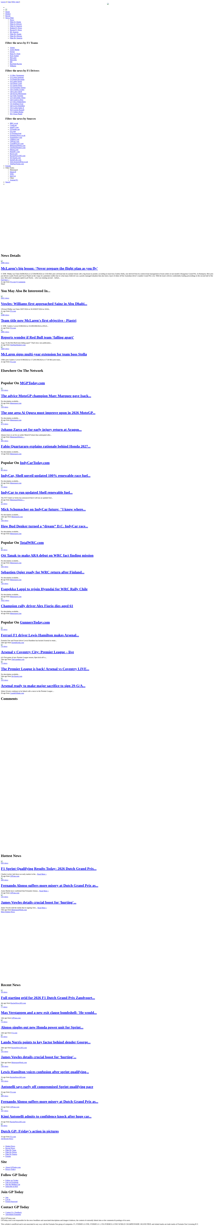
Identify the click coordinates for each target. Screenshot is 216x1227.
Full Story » (5, 280)
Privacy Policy (10, 1169)
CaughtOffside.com (17, 693)
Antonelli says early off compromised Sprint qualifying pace (47, 1087)
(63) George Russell (17, 110)
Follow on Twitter (11, 1180)
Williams (13, 66)
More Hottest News (8, 912)
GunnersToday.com (35, 622)
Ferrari (12, 52)
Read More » (42, 874)
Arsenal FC (14, 180)
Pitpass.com (14, 150)
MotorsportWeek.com (17, 146)
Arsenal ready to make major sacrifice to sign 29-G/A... (43, 686)
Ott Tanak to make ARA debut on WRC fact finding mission (47, 555)
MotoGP (13, 172)
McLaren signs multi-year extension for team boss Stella (44, 354)
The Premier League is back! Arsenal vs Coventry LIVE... (45, 669)
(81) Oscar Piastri (16, 114)
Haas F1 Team (15, 54)
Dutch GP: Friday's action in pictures (30, 1131)
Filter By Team (10, 1150)
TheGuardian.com (17, 659)
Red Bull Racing (16, 64)
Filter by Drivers (16, 24)
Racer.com (13, 154)
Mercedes (13, 60)
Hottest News (10, 1146)
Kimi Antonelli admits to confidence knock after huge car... (46, 1116)
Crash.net (13, 125)
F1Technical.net (15, 133)
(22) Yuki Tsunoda (16, 96)
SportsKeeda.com (17, 643)
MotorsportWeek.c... (17, 437)
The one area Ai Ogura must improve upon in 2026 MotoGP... (48, 413)
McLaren (13, 58)
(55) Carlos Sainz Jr (17, 108)
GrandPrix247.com (17, 144)
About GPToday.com (13, 1167)
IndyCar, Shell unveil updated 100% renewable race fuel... (45, 475)
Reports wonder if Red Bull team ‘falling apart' (37, 337)
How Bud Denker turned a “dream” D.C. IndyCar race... (44, 526)
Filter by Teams (15, 22)
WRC (12, 174)
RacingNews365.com (17, 156)
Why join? (15, 2)
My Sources (14, 32)
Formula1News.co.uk (17, 135)
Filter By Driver (11, 1152)
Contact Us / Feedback (13, 1212)
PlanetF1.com (15, 152)
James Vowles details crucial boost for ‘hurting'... (38, 902)
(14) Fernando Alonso (18, 88)
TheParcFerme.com (17, 164)
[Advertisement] (108, 202)
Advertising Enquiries (13, 1214)
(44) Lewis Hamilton (17, 106)
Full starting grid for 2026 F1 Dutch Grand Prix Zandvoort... (48, 998)
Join (9, 2)
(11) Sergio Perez (16, 85)
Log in (3, 2)
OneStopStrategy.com (17, 148)
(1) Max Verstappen (17, 75)
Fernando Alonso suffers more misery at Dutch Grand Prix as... (49, 885)
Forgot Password (11, 1201)
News (12, 20)
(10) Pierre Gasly (16, 83)
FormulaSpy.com (16, 137)
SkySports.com (15, 158)
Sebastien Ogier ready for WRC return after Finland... (42, 572)
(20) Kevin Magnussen (18, 94)
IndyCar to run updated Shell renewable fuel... (37, 492)
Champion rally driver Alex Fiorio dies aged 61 (37, 606)
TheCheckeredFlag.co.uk (19, 162)
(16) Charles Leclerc (17, 90)
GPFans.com (14, 141)
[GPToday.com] (108, 4)
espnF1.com (14, 127)
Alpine (12, 48)
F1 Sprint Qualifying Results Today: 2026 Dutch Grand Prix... (49, 869)
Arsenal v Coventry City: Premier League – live (37, 652)
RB (11, 62)
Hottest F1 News (16, 28)
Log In (7, 1199)
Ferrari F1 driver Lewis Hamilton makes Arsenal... (40, 635)
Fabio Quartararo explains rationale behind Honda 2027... (46, 446)
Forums (8, 1156)
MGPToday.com (32, 383)
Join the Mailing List (12, 1184)
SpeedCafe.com (15, 160)
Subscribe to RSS (11, 1186)
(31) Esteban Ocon (16, 104)
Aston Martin (14, 50)
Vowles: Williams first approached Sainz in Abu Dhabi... (44, 304)
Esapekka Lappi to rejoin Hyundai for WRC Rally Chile (44, 589)
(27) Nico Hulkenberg (18, 102)
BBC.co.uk (14, 123)
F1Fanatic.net (15, 129)
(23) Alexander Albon (17, 98)
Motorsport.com (15, 403)
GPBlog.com (14, 139)
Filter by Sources (16, 26)
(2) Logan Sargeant (17, 77)
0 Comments (20, 282)
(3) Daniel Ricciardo (17, 79)
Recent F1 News (16, 30)
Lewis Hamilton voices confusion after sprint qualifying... (45, 1072)
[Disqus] (108, 731)
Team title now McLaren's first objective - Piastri (38, 320)
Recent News (10, 1148)
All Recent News (7, 1139)
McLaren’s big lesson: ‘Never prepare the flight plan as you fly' (49, 268)
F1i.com (13, 131)
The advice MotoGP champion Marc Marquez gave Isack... (46, 396)
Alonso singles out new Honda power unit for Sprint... (42, 1027)
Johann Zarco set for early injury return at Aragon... (41, 429)
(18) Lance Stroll (16, 92)
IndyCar (13, 176)
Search (7, 182)
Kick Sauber (14, 56)
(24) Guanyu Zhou (16, 100)
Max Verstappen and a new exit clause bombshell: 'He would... (49, 1013)
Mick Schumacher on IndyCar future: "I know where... (43, 509)
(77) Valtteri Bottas (16, 112)
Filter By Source (11, 1154)
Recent (7, 16)
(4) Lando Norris (16, 81)
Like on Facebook (11, 1182)
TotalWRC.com (32, 543)
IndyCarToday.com (35, 463)
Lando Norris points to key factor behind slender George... (46, 1042)
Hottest (7, 14)
